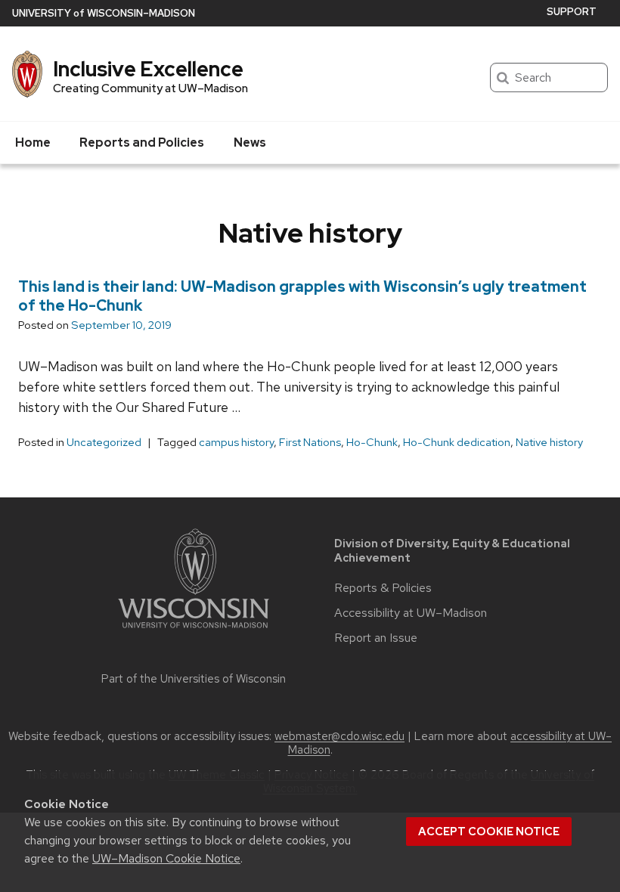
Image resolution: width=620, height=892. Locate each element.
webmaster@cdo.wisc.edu (339, 736)
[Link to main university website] (193, 631)
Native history (549, 442)
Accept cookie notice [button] (489, 831)
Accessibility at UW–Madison (410, 613)
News (250, 142)
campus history (236, 442)
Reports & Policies (383, 588)
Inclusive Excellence (148, 68)
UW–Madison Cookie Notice (166, 858)
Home (33, 142)
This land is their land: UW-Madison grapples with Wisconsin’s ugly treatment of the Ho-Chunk (302, 296)
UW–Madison (103, 13)
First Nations (310, 442)
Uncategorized (104, 442)
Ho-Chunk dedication (456, 442)
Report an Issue (375, 638)
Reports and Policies (141, 142)
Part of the (193, 678)
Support (572, 11)
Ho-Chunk (372, 442)
